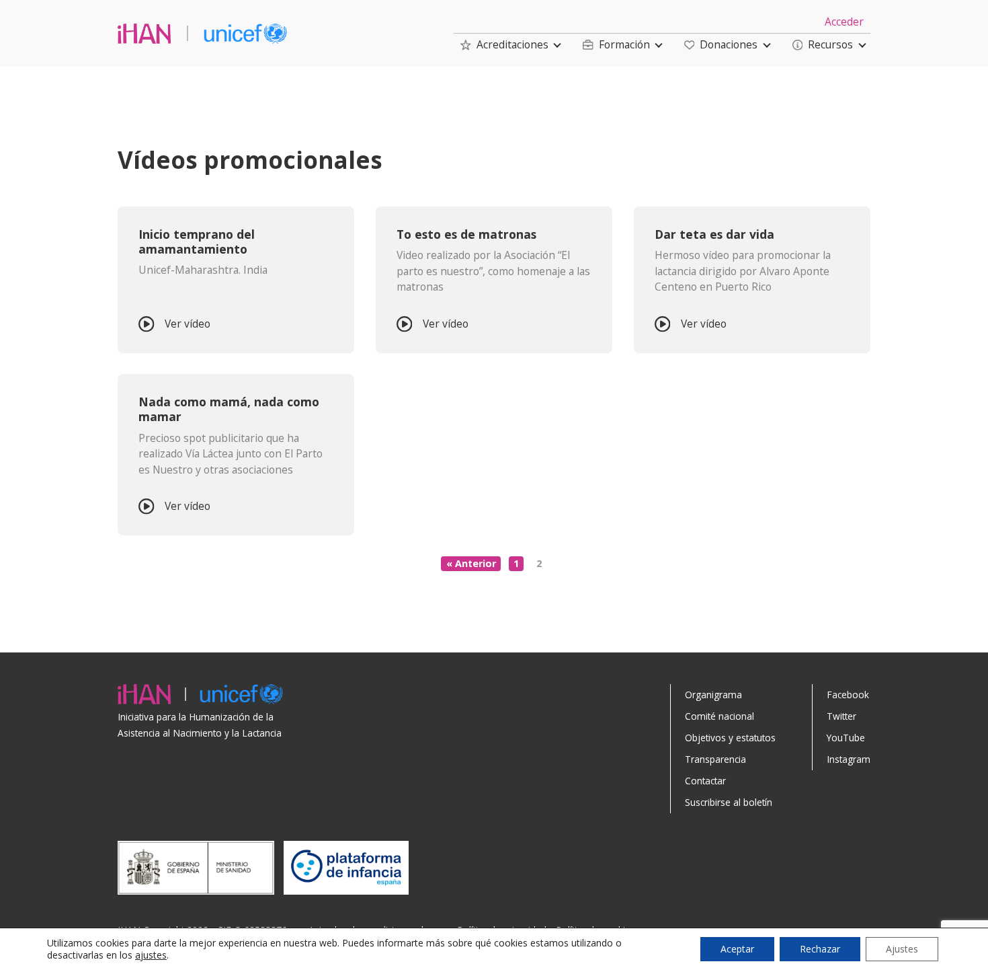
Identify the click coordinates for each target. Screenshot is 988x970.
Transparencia (715, 759)
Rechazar (820, 948)
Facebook (848, 694)
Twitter (841, 716)
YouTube (846, 737)
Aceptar (737, 948)
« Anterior (471, 563)
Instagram (848, 759)
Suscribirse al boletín (728, 802)
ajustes (151, 955)
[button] (504, 45)
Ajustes (902, 948)
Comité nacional (719, 716)
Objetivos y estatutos (730, 737)
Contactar (705, 780)
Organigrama (713, 694)
